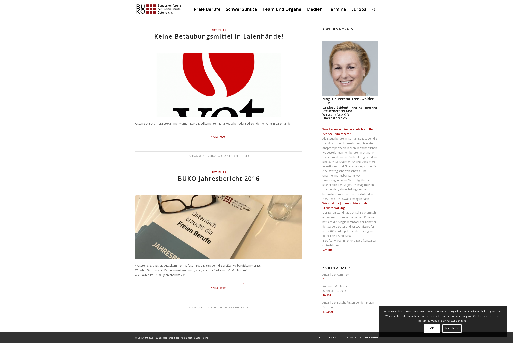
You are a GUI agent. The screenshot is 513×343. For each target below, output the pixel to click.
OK (432, 328)
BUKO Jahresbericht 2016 (219, 178)
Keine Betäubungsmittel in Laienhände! (218, 36)
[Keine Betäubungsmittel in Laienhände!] (218, 85)
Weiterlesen (218, 136)
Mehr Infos (452, 328)
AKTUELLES (219, 30)
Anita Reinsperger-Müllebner (231, 155)
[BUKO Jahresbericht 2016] (218, 227)
